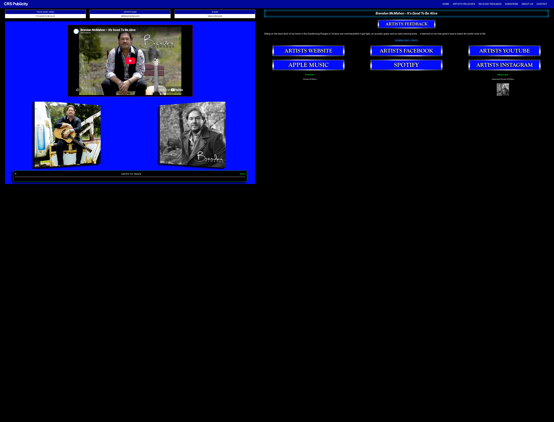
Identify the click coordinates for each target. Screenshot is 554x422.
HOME (445, 4)
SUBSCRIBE (511, 4)
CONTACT (542, 4)
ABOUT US (527, 4)
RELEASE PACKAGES (490, 4)
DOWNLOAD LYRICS (406, 40)
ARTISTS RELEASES (464, 4)
